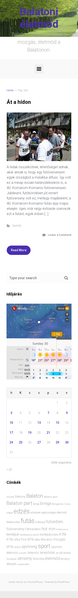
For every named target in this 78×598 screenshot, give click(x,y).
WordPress (64, 582)
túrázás (11, 559)
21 (48, 433)
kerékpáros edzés (29, 534)
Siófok (17, 547)
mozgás (59, 539)
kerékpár (12, 534)
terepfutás (47, 553)
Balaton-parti (51, 496)
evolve (12, 582)
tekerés (33, 553)
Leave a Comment (59, 234)
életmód (52, 558)
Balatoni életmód (39, 17)
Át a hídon (19, 102)
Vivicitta (38, 559)
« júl (9, 469)
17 (11, 433)
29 (57, 442)
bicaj (36, 503)
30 (66, 442)
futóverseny (15, 529)
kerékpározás (49, 534)
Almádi (10, 496)
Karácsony (62, 529)
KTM (62, 534)
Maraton (46, 539)
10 (11, 423)
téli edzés (65, 552)
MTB (9, 547)
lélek (37, 539)
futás (27, 521)
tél (57, 552)
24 (11, 442)
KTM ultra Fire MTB (20, 539)
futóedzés (54, 522)
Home (9, 90)
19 (29, 433)
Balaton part (19, 503)
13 (39, 423)
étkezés (11, 564)
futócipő (40, 522)
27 (39, 442)
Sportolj (16, 225)
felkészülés (13, 522)
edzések (36, 512)
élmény (65, 559)
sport (44, 546)
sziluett (22, 552)
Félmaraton (33, 529)
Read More (18, 250)
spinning (29, 546)
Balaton (34, 496)
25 (20, 442)
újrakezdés (23, 564)
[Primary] (39, 68)
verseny (25, 558)
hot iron (48, 528)
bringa (45, 503)
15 (57, 423)
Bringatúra (57, 504)
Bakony (20, 496)
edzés (22, 511)
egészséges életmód (54, 512)
